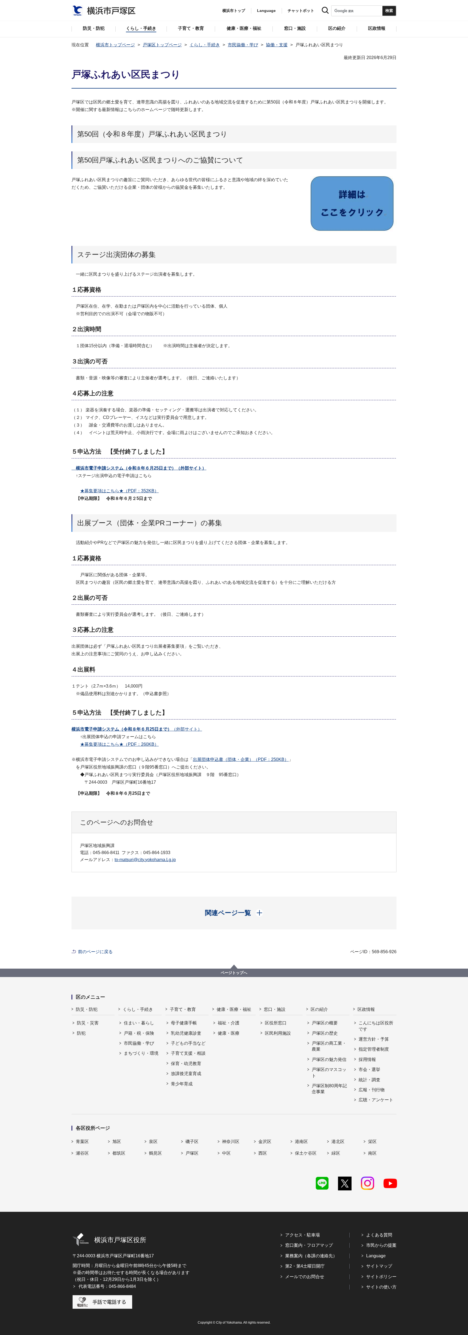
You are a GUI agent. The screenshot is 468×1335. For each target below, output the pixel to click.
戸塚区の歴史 (325, 1033)
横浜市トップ (233, 10)
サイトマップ (379, 1266)
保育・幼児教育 (186, 1063)
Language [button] (266, 10)
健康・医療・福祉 (234, 1009)
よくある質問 (379, 1235)
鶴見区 (155, 1153)
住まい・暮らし (139, 1023)
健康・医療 (228, 1033)
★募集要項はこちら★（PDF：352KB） (119, 491)
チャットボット (301, 10)
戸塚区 (192, 1153)
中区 (226, 1153)
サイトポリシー (381, 1276)
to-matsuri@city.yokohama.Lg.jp (145, 859)
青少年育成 (182, 1084)
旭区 (116, 1141)
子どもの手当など (188, 1043)
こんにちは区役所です (376, 1026)
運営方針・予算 (374, 1039)
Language (376, 1255)
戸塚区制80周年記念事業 (329, 1088)
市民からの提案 (381, 1245)
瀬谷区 (82, 1153)
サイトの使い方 (381, 1287)
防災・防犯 (87, 1009)
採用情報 (367, 1059)
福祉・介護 (228, 1023)
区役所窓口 (276, 1023)
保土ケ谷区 (306, 1153)
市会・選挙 (369, 1069)
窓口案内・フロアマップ (309, 1245)
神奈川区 (230, 1141)
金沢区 (264, 1141)
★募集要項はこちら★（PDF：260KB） (119, 744)
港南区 (301, 1141)
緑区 (336, 1153)
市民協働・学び (243, 45)
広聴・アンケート (376, 1100)
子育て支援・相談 (188, 1053)
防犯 (81, 1033)
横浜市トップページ (115, 45)
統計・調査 (369, 1079)
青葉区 (82, 1141)
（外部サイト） (137, 729)
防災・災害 (88, 1023)
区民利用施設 (278, 1033)
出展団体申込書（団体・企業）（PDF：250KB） (241, 759)
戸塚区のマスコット (329, 1072)
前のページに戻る (95, 951)
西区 (262, 1153)
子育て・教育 (183, 1009)
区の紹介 (319, 1009)
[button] (234, 912)
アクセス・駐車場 (302, 1235)
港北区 (338, 1141)
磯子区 (192, 1141)
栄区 (372, 1141)
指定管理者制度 (374, 1049)
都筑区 (118, 1153)
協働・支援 (277, 45)
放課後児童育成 (186, 1073)
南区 (372, 1153)
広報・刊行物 (372, 1089)
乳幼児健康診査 (186, 1033)
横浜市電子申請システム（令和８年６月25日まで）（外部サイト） (139, 468)
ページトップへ (234, 973)
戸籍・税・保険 (139, 1033)
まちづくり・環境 (141, 1053)
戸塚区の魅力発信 (329, 1059)
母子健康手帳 (184, 1023)
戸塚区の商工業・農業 (329, 1046)
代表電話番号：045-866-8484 (107, 1286)
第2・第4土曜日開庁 (305, 1266)
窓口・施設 (274, 1009)
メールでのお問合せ (304, 1276)
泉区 (153, 1141)
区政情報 (366, 1009)
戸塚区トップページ (162, 45)
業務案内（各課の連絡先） (311, 1255)
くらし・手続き (205, 45)
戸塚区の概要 (325, 1023)
